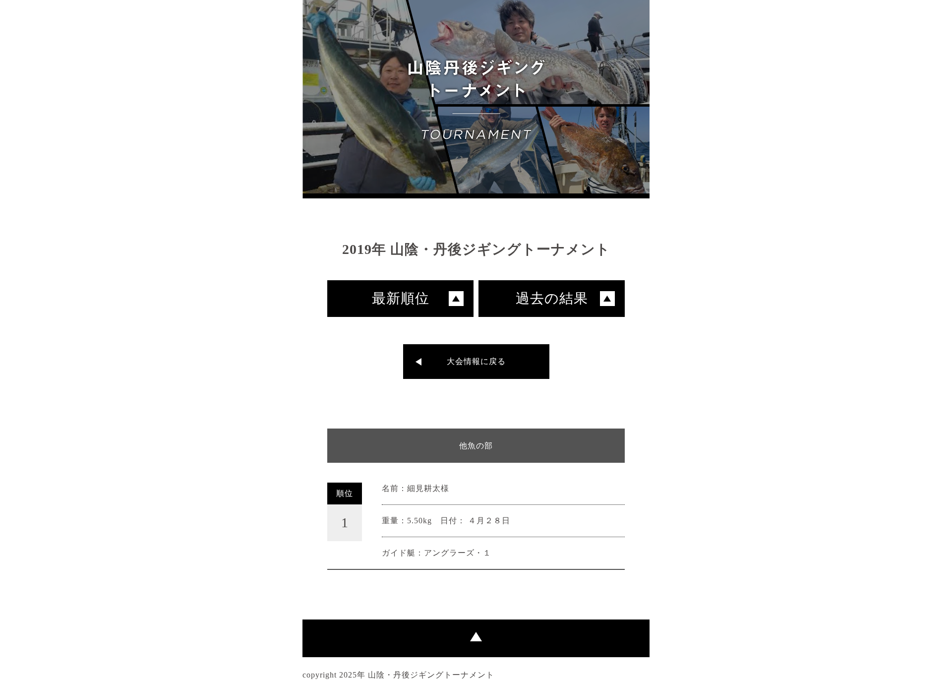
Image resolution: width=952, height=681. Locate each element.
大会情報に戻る (476, 361)
